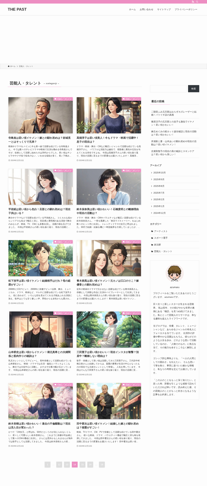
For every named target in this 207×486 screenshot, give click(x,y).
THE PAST (17, 9)
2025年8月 (158, 186)
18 (102, 464)
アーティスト (161, 231)
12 (59, 464)
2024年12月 (159, 213)
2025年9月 (158, 179)
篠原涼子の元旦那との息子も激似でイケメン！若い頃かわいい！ (172, 123)
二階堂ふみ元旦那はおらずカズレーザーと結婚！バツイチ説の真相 (173, 113)
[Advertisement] (103, 39)
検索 (193, 88)
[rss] (193, 2)
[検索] (197, 2)
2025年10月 (159, 172)
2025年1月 (158, 206)
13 (67, 464)
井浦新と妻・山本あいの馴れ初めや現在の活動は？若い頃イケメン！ (173, 143)
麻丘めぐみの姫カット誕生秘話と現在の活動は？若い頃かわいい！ (173, 133)
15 (82, 464)
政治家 (157, 244)
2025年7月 (158, 192)
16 (90, 464)
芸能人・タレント (163, 251)
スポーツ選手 (161, 238)
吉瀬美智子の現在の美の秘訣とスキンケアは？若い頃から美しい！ (172, 153)
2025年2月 (158, 199)
